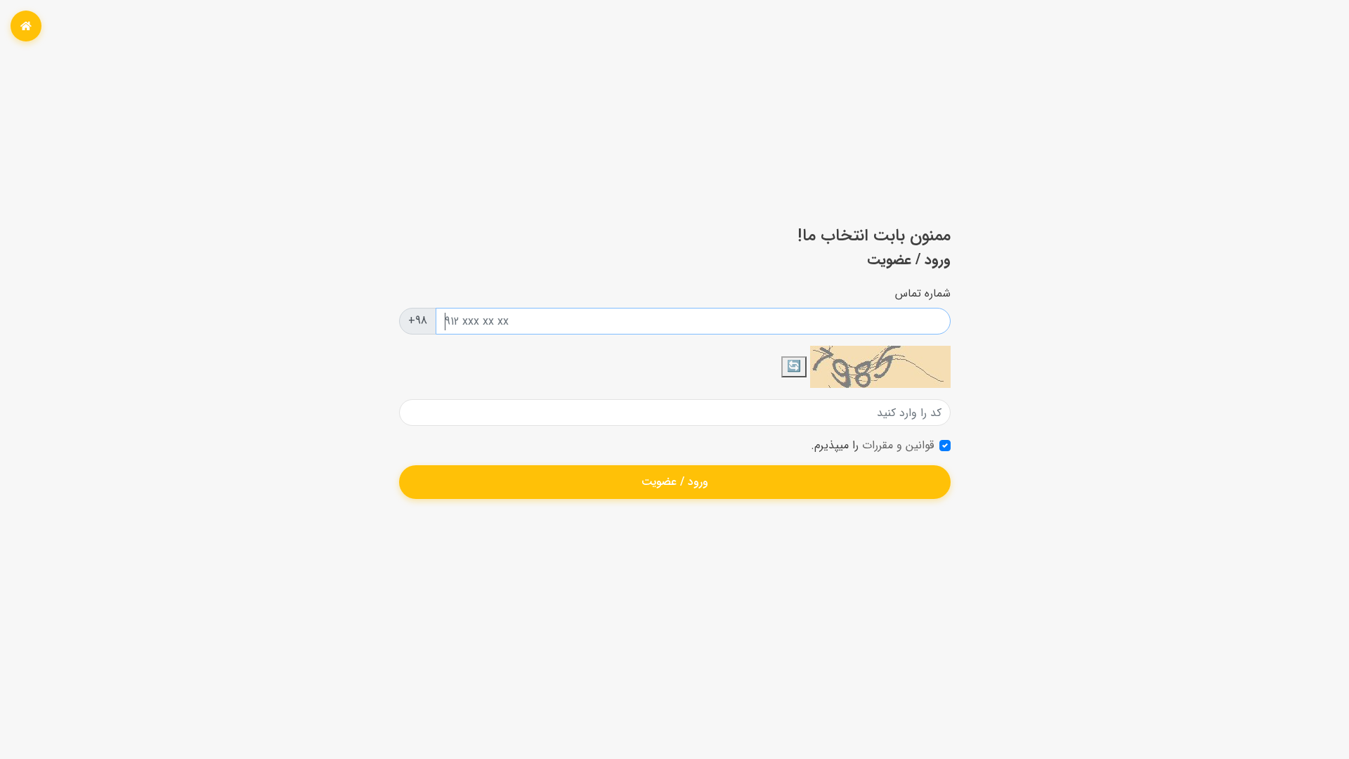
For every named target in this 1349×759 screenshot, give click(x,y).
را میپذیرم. (872, 445)
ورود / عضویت (674, 482)
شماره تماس (923, 293)
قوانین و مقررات (896, 445)
